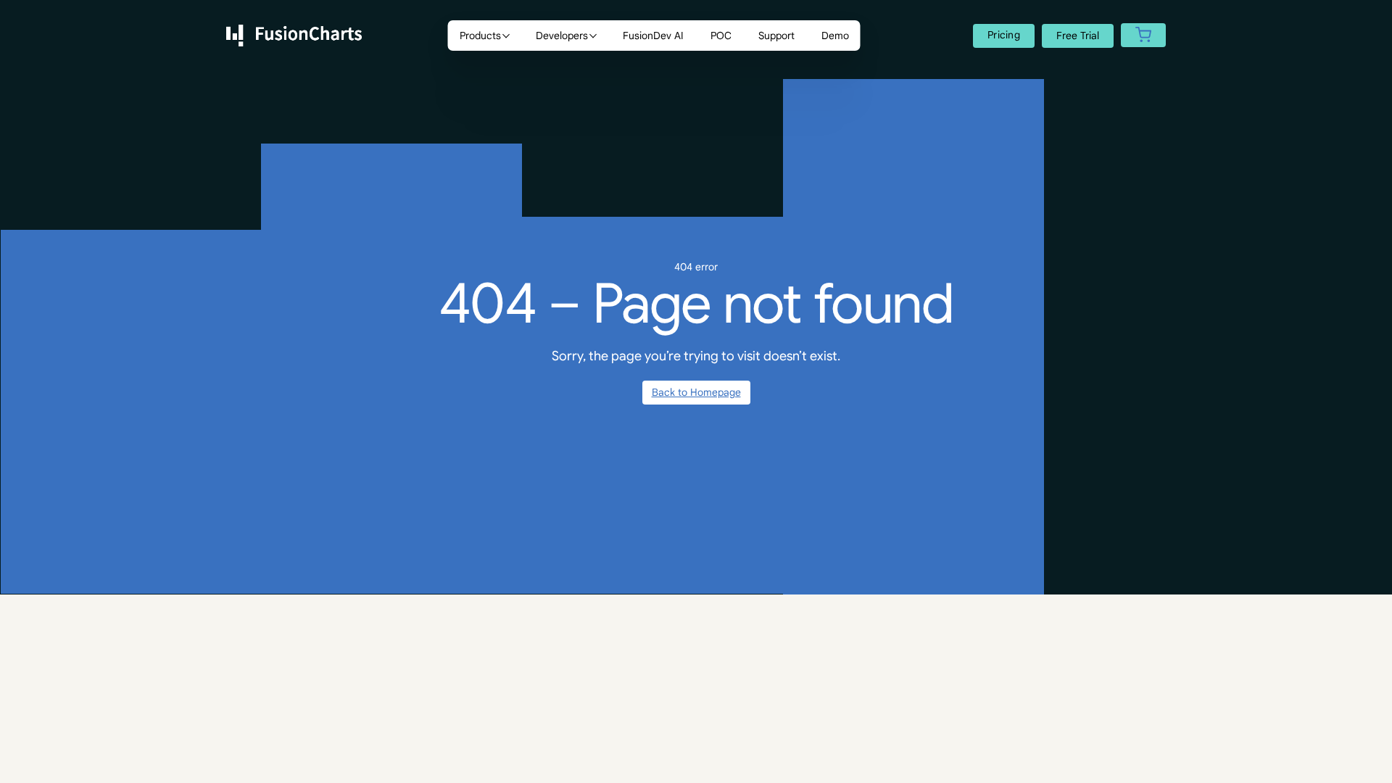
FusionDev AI (653, 35)
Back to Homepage (696, 392)
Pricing (1003, 34)
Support (776, 35)
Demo (835, 35)
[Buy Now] (1143, 36)
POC (721, 35)
